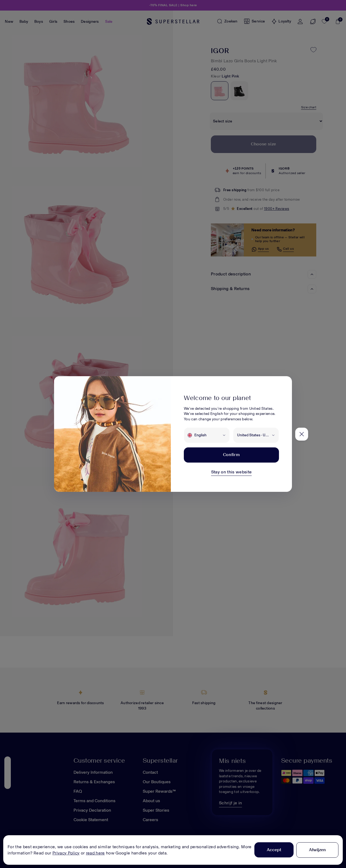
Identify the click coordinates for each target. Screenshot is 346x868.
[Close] (301, 434)
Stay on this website (231, 471)
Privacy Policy (65, 853)
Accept (274, 849)
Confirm (231, 454)
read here (95, 853)
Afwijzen (317, 849)
